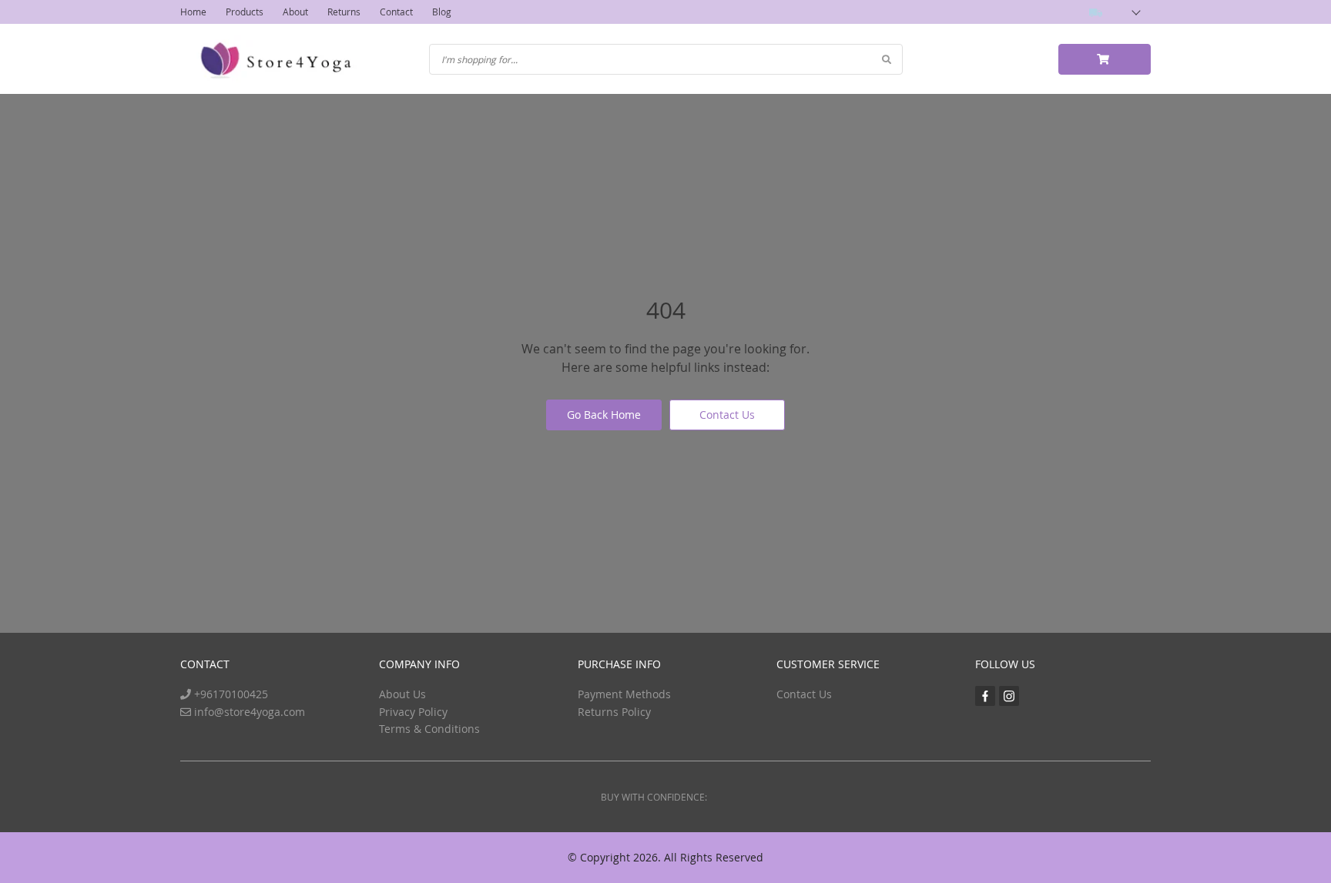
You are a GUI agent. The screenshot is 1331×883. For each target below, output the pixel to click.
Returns (343, 11)
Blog (441, 11)
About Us (402, 694)
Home (193, 11)
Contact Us (727, 414)
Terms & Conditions (429, 728)
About (295, 11)
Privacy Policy (413, 711)
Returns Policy (614, 711)
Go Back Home (604, 414)
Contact (396, 11)
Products (244, 11)
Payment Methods (624, 694)
